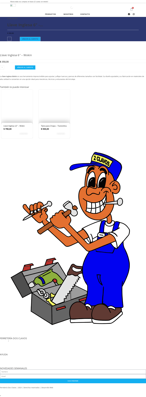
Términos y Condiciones (9, 360)
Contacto (3, 363)
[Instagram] (134, 14)
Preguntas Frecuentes (8, 357)
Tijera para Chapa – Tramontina (54, 126)
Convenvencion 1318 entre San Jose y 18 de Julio (18, 347)
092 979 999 (13, 341)
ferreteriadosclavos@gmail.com (12, 344)
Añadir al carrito (30, 39)
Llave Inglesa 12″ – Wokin (14, 126)
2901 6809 (4, 341)
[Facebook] (129, 14)
